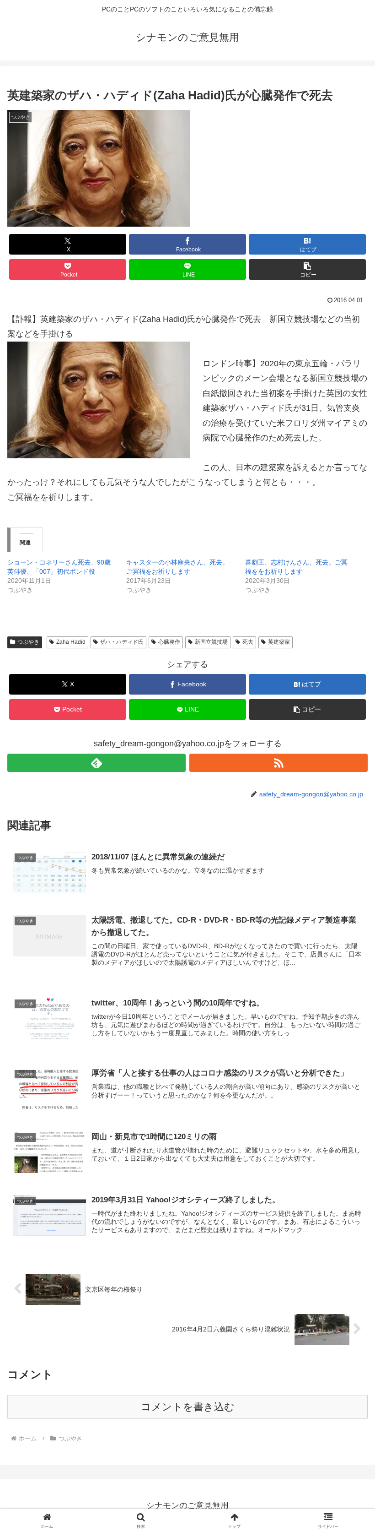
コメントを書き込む (188, 1406)
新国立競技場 (211, 642)
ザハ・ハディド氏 (122, 642)
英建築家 (279, 642)
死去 (247, 642)
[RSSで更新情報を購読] (278, 763)
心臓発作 (169, 642)
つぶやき (28, 642)
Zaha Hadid (71, 642)
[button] (307, 269)
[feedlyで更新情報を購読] (96, 763)
